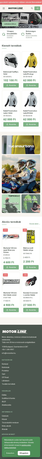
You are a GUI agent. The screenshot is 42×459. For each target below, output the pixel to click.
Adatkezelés (6, 405)
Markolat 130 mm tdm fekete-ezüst (10, 294)
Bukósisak (5, 367)
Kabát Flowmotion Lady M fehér (30, 112)
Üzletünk (5, 416)
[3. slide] (20, 26)
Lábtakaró (5, 381)
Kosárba (12, 85)
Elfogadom (24, 453)
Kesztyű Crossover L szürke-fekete (30, 294)
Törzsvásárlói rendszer (10, 423)
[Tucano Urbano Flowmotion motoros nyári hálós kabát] (21, 144)
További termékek (8, 384)
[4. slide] (21, 26)
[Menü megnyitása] (4, 8)
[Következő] (39, 20)
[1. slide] (16, 26)
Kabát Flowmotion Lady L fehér (10, 112)
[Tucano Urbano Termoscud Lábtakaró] (11, 203)
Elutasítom (10, 453)
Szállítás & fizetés (8, 398)
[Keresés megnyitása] (31, 8)
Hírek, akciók (6, 426)
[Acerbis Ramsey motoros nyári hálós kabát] (21, 174)
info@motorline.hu (9, 353)
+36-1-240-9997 (8, 349)
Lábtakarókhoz (10, 24)
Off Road (5, 377)
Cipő (3, 374)
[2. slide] (18, 26)
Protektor (5, 371)
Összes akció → (34, 224)
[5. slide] (23, 26)
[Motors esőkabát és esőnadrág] (30, 203)
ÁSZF (4, 402)
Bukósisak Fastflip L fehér (10, 73)
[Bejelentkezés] (37, 8)
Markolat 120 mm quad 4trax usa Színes (10, 250)
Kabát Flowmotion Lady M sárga (30, 73)
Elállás (4, 395)
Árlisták (4, 429)
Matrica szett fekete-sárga (28, 249)
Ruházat (5, 364)
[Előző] (3, 20)
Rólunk (4, 419)
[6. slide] (25, 26)
